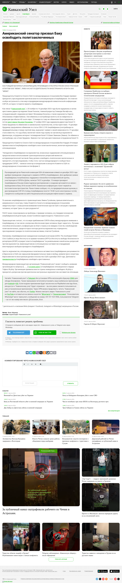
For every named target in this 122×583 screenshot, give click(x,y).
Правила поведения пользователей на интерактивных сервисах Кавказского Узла (42, 578)
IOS (17, 284)
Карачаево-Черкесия (8, 17)
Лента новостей (13, 26)
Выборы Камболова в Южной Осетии (61, 22)
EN (119, 2)
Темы (14, 2)
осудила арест (35, 267)
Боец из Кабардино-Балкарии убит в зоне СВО (80, 395)
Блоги (64, 2)
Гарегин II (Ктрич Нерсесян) (94, 324)
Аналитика (32, 2)
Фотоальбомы (82, 2)
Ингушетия (82, 14)
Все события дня (114, 411)
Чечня (104, 17)
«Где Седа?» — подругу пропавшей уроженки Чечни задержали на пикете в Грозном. (99, 480)
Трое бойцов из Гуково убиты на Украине (78, 408)
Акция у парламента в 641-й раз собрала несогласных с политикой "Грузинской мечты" (99, 166)
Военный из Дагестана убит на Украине (18, 395)
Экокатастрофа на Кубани (111, 22)
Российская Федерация (47, 17)
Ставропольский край (95, 17)
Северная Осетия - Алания (75, 17)
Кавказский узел (18, 109)
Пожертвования (88, 571)
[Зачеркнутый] (36, 364)
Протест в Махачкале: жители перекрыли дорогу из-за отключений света (100, 514)
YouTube (10, 294)
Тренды (22, 2)
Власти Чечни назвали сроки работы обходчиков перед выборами (46, 440)
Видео (72, 2)
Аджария (12, 14)
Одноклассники (59, 294)
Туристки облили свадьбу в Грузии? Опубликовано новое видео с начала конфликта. (20, 554)
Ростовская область (61, 17)
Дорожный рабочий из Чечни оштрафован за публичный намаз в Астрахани (105, 441)
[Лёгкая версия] (111, 2)
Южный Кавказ (7, 19)
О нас (64, 571)
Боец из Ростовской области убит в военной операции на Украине (28, 401)
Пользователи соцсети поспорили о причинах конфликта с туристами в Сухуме (75, 441)
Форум (56, 2)
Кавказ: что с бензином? (12, 22)
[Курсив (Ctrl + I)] (28, 364)
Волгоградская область (59, 14)
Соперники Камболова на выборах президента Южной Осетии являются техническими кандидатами (98, 93)
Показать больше (61, 559)
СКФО (85, 17)
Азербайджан (26, 14)
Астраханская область (44, 14)
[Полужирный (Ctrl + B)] (24, 364)
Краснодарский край (21, 17)
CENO (72, 278)
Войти (116, 9)
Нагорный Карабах (34, 17)
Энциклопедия (45, 2)
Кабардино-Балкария (93, 14)
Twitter (32, 292)
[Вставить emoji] (40, 364)
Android (11, 284)
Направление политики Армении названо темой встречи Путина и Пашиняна (99, 228)
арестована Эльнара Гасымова (20, 122)
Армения (34, 14)
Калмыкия (103, 14)
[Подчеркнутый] (32, 364)
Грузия (69, 14)
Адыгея (18, 14)
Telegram (31, 278)
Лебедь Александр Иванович (94, 271)
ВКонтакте (46, 294)
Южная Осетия (112, 17)
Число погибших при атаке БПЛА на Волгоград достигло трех (86, 401)
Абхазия (5, 14)
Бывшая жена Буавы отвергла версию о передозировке (98, 134)
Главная (4, 26)
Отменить (70, 383)
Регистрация (29, 383)
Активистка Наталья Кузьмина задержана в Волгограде (14, 440)
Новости (5, 2)
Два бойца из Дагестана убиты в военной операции (23, 408)
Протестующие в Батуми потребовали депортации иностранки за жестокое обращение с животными (98, 53)
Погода (94, 2)
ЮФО (14, 19)
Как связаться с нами (75, 571)
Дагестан (75, 14)
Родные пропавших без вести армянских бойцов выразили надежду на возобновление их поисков (100, 186)
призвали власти (9, 259)
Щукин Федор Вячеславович (94, 297)
